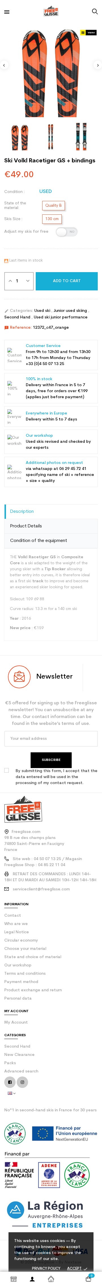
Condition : (14, 192)
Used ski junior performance (61, 317)
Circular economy (21, 940)
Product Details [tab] (26, 526)
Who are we (16, 924)
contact (12, 916)
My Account (16, 1022)
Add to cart (67, 281)
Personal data (18, 998)
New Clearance (19, 1055)
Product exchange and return (33, 990)
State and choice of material (32, 957)
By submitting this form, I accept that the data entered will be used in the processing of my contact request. (56, 777)
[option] (51, 70)
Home (51, 1279)
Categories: (18, 311)
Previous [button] (4, 65)
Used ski (42, 311)
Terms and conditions (25, 974)
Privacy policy (46, 1269)
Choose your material (25, 949)
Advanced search (21, 1071)
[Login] (32, 1279)
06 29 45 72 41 (72, 469)
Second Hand (17, 317)
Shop (13, 1279)
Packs (10, 1063)
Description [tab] (22, 511)
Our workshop (17, 965)
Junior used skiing (71, 311)
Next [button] (98, 65)
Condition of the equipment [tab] (38, 541)
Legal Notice (16, 932)
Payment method (21, 982)
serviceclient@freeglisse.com (41, 889)
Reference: (18, 328)
